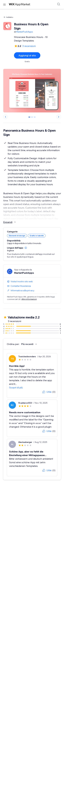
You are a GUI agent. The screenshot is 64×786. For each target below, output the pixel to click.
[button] (25, 247)
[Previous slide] (5, 117)
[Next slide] (58, 117)
